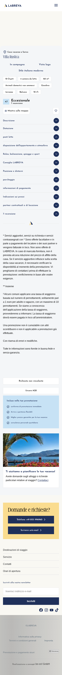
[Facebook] (41, 610)
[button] (56, 5)
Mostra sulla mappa (18, 111)
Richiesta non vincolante (31, 381)
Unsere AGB (31, 391)
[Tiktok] (56, 610)
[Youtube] (51, 610)
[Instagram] (46, 610)
